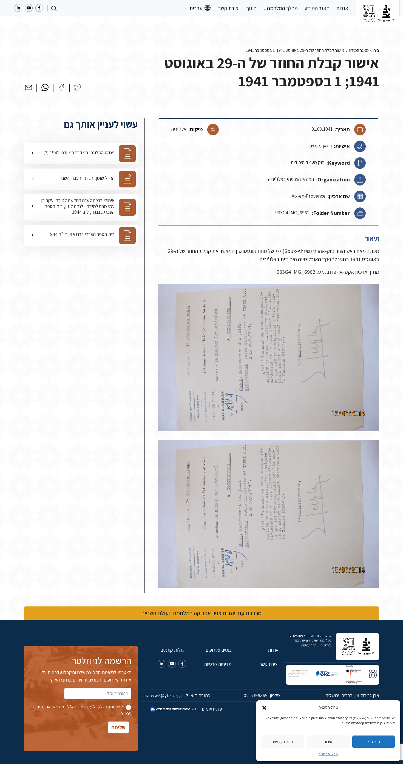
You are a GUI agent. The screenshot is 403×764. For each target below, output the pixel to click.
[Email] (28, 87)
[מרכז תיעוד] (378, 8)
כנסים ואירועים (218, 650)
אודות (342, 8)
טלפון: (262, 695)
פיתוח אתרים (211, 709)
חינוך (251, 8)
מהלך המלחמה (282, 8)
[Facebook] (61, 87)
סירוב (328, 741)
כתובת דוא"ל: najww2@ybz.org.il (177, 695)
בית (376, 50)
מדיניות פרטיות (328, 754)
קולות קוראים (172, 650)
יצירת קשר (229, 8)
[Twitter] (77, 87)
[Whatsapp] (45, 87)
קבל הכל (373, 741)
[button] (264, 707)
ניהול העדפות (283, 741)
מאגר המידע (317, 8)
